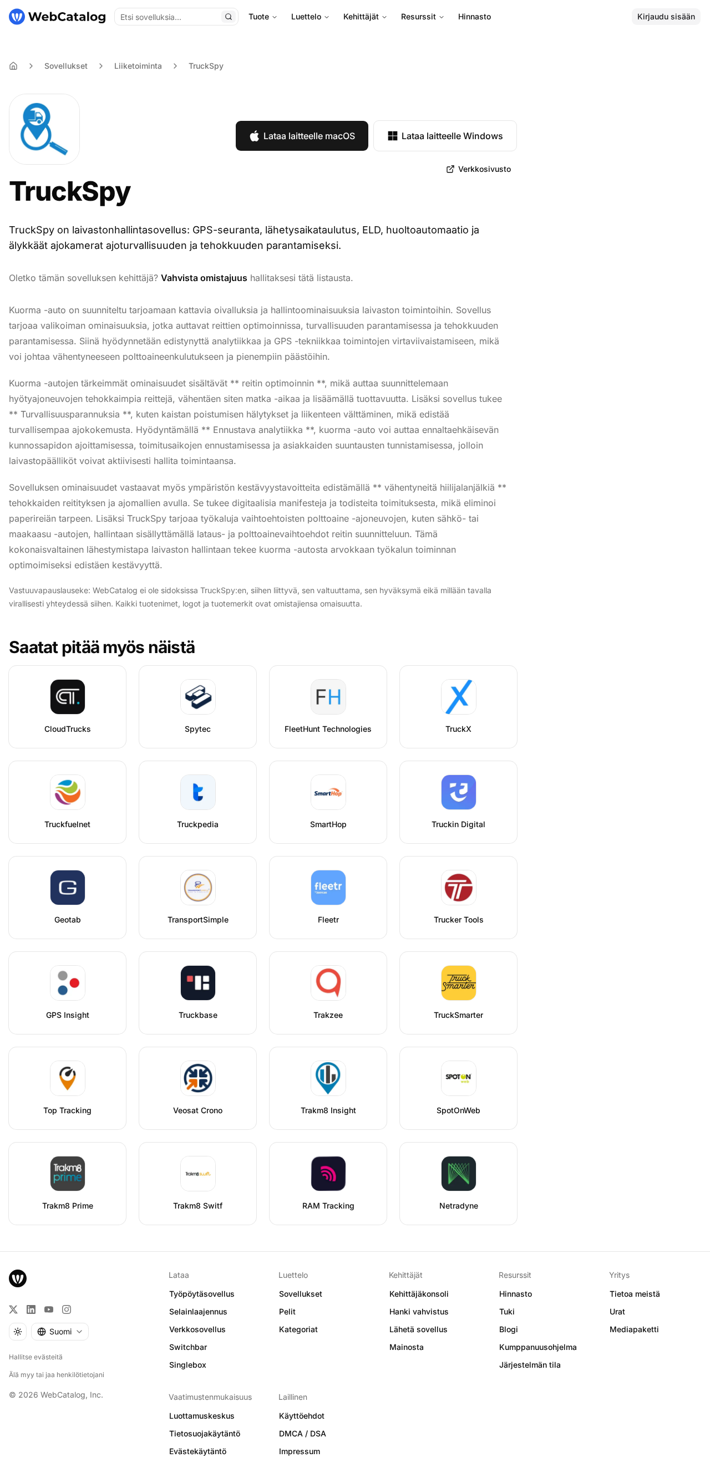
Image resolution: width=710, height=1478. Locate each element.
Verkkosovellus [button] (197, 1329)
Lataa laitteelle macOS (309, 135)
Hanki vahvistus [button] (419, 1311)
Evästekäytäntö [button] (197, 1451)
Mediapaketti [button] (634, 1329)
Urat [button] (617, 1311)
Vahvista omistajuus (204, 277)
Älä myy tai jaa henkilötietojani (56, 1374)
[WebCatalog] (18, 1278)
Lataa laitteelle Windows (452, 135)
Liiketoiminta (138, 65)
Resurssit (418, 16)
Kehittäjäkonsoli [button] (419, 1293)
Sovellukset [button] (300, 1293)
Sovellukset (66, 65)
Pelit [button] (287, 1311)
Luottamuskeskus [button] (202, 1415)
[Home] (13, 66)
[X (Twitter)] (13, 1309)
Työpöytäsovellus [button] (202, 1293)
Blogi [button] (508, 1329)
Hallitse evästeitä (36, 1357)
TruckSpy (206, 65)
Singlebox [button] (187, 1364)
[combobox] (60, 1332)
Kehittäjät (361, 16)
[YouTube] (48, 1309)
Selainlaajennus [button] (198, 1311)
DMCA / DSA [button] (302, 1433)
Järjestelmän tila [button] (530, 1364)
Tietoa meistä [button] (635, 1293)
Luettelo (306, 16)
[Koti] (57, 17)
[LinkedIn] (31, 1309)
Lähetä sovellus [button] (418, 1329)
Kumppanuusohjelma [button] (538, 1347)
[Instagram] (66, 1309)
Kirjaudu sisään (666, 16)
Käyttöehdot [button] (301, 1415)
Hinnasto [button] (515, 1293)
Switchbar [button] (188, 1347)
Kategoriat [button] (298, 1329)
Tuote (258, 16)
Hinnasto (474, 16)
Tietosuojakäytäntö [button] (204, 1433)
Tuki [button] (507, 1311)
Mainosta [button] (406, 1347)
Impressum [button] (299, 1451)
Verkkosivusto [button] (484, 169)
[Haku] (228, 16)
